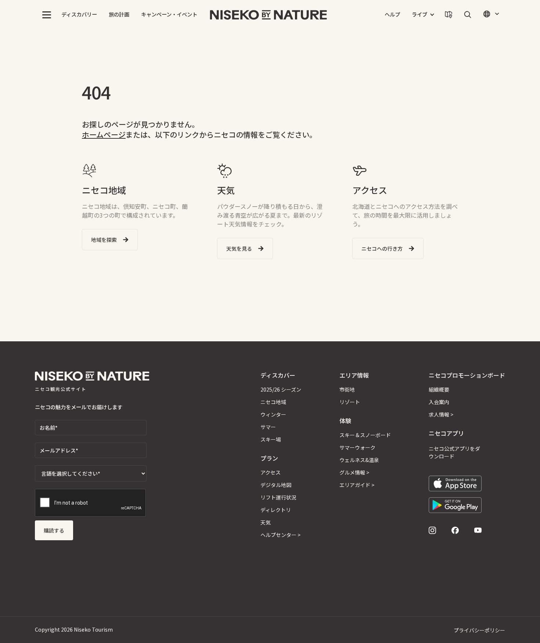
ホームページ (104, 134)
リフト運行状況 (278, 497)
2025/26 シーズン (280, 389)
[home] (268, 15)
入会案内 (439, 401)
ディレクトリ (275, 509)
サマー (268, 426)
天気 (265, 522)
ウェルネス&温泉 (359, 459)
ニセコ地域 (273, 401)
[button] (46, 14)
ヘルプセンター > (280, 534)
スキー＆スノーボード (365, 434)
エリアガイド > (356, 484)
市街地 (347, 389)
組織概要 (439, 389)
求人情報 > (441, 414)
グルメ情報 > (354, 472)
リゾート (349, 401)
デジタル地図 (275, 484)
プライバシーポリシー (479, 630)
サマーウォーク (357, 447)
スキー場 (270, 439)
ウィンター (273, 414)
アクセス (270, 472)
